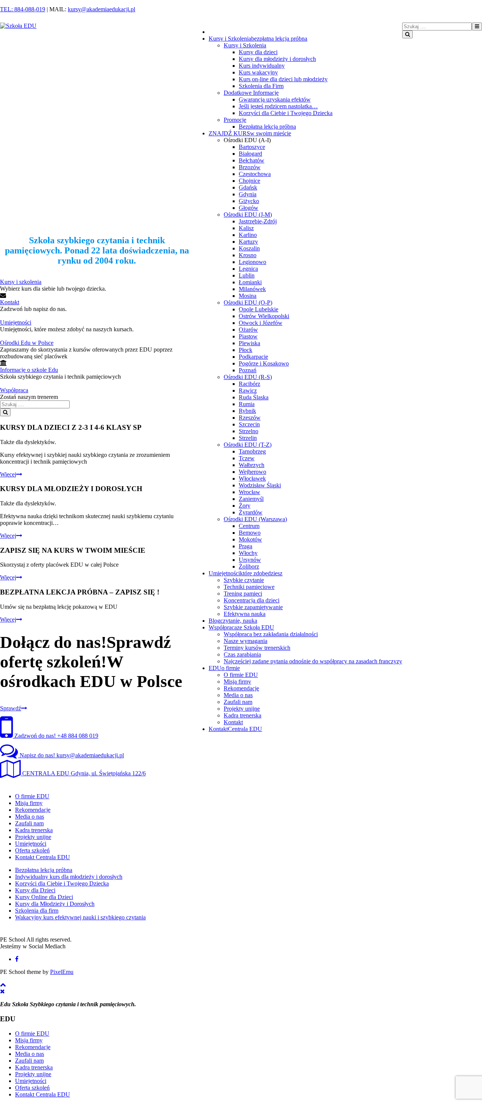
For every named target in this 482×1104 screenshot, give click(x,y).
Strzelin (248, 438)
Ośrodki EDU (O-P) (248, 302)
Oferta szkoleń (32, 850)
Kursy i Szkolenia (245, 45)
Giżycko (249, 201)
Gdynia (247, 194)
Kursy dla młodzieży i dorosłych (277, 59)
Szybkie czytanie (244, 580)
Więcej (8, 474)
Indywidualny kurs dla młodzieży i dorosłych (68, 876)
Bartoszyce (252, 147)
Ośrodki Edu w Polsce (26, 343)
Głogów (248, 208)
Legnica (248, 268)
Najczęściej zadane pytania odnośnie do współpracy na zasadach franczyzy (313, 661)
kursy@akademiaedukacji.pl (101, 9)
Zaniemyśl (251, 499)
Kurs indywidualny (262, 65)
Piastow (248, 336)
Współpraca (14, 390)
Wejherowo (252, 472)
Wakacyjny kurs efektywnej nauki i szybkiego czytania (80, 917)
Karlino (248, 235)
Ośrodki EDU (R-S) (248, 377)
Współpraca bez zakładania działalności (271, 634)
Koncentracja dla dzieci (251, 600)
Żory (244, 505)
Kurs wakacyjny (258, 72)
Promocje (235, 120)
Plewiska (249, 343)
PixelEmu (61, 972)
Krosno (247, 255)
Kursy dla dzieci (258, 52)
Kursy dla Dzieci (35, 890)
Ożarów (248, 329)
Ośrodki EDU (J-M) (248, 214)
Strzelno (248, 431)
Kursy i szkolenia (20, 282)
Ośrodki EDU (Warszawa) (255, 519)
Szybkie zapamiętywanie (253, 607)
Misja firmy (237, 681)
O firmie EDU (241, 675)
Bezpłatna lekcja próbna (267, 126)
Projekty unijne (242, 708)
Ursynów (250, 560)
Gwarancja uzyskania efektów (275, 99)
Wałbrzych (251, 465)
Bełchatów (251, 160)
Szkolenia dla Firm (261, 86)
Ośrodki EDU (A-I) (247, 140)
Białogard (250, 153)
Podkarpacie (253, 356)
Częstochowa (255, 174)
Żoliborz (249, 566)
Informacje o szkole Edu (29, 370)
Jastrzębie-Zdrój (258, 221)
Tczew (247, 458)
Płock (245, 350)
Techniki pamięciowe (249, 587)
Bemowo (250, 532)
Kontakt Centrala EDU (42, 857)
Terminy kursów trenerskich (257, 648)
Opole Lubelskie (258, 309)
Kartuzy (248, 241)
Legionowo (252, 262)
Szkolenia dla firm (36, 910)
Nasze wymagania (245, 641)
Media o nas (238, 695)
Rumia (247, 404)
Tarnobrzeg (252, 451)
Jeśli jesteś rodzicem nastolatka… (278, 106)
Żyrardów (250, 512)
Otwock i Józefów (260, 323)
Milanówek (252, 289)
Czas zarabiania (242, 654)
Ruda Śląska (253, 397)
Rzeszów (250, 417)
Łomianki (250, 282)
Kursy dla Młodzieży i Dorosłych (55, 904)
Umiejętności (15, 322)
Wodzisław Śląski (260, 485)
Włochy (248, 553)
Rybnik (247, 411)
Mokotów (250, 539)
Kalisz (246, 228)
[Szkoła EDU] (18, 26)
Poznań (247, 370)
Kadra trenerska (242, 715)
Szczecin (249, 424)
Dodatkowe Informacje (251, 92)
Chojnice (249, 180)
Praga (245, 546)
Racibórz (249, 384)
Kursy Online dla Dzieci (44, 897)
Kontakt (233, 722)
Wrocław (249, 492)
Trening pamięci (243, 593)
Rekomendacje (241, 688)
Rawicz (248, 390)
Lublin (247, 275)
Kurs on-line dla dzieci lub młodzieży (283, 79)
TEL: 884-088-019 (22, 9)
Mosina (247, 296)
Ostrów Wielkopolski (264, 316)
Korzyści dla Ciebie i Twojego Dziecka (286, 113)
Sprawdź (10, 708)
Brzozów (250, 167)
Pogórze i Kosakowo (264, 363)
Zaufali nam (238, 702)
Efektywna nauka (244, 614)
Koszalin (249, 248)
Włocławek (252, 478)
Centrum (249, 526)
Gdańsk (248, 187)
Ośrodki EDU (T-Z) (248, 444)
